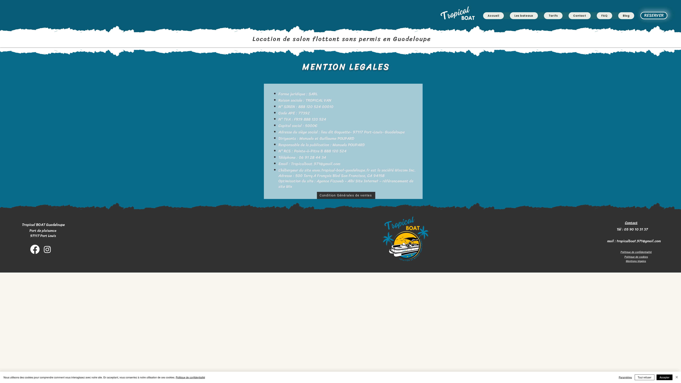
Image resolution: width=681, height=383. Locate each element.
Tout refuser (644, 377)
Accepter (664, 377)
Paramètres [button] (625, 377)
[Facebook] (35, 249)
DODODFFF (615, 246)
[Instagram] (47, 249)
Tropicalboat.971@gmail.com (315, 163)
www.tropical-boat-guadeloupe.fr (341, 170)
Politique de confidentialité (190, 377)
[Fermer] (677, 377)
